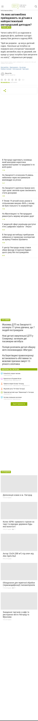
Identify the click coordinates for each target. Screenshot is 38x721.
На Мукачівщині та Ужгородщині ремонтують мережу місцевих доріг (18, 214)
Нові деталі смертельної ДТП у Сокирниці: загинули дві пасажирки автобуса (17, 338)
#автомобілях (5, 67)
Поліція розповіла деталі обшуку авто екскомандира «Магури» (18, 348)
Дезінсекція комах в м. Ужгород (17, 495)
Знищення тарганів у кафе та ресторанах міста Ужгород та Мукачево (16, 614)
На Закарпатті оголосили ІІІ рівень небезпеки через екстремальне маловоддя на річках (17, 177)
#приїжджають (14, 67)
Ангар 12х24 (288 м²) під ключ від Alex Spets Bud (18, 554)
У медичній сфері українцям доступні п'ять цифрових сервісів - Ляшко (19, 225)
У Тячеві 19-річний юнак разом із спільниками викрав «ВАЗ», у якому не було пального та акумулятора (18, 203)
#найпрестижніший (6, 69)
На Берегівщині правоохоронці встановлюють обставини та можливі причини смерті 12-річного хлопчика (17, 359)
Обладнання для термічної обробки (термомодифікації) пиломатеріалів (19, 583)
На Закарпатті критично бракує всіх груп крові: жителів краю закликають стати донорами (19, 190)
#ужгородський (16, 69)
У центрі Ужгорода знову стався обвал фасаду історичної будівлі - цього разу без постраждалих (17, 250)
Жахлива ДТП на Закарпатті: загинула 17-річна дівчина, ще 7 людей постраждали (18, 327)
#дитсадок (25, 69)
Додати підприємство (19, 404)
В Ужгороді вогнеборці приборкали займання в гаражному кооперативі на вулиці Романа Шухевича (18, 237)
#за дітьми (22, 67)
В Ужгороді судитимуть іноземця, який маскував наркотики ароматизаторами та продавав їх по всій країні (18, 163)
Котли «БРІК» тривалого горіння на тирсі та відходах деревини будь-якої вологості (18, 524)
